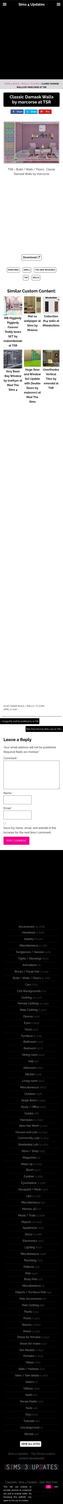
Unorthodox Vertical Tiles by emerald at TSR (51, 379)
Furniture (27, 1036)
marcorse (13, 270)
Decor (29, 1234)
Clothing (26, 997)
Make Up (27, 1164)
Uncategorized (29, 1427)
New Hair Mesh (29, 1125)
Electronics (30, 1240)
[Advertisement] (31, 44)
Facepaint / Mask (30, 1189)
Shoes (27, 1331)
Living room (30, 1081)
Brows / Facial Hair (27, 971)
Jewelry (29, 939)
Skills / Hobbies (28, 1369)
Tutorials (29, 1421)
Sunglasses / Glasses (30, 952)
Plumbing (30, 1260)
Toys (28, 1414)
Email (8, 808)
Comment (11, 758)
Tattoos (28, 1388)
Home (7, 84)
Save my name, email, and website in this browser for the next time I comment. (30, 830)
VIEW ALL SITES (30, 1444)
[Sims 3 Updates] (31, 1467)
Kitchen (30, 1074)
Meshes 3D (29, 1209)
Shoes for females (29, 1337)
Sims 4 (27, 270)
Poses (27, 1318)
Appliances (30, 1227)
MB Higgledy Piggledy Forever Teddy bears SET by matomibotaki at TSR (13, 331)
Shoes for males (30, 1343)
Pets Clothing (30, 1305)
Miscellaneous (29, 945)
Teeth (28, 1395)
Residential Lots (28, 1144)
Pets (28, 1273)
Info (56, 1487)
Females (28, 1356)
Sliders (29, 1382)
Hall (30, 1061)
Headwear (29, 932)
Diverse (28, 1016)
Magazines (30, 1157)
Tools (28, 1408)
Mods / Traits (27, 1215)
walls (36, 277)
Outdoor (30, 1094)
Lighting (30, 1247)
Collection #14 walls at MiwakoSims (51, 321)
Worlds (29, 1434)
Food (28, 1029)
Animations (29, 965)
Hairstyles (26, 1120)
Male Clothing (29, 1010)
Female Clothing (28, 1003)
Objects (26, 1222)
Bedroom (30, 1048)
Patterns (29, 1267)
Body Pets (30, 1279)
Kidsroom (30, 1067)
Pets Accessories (31, 1298)
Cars (28, 984)
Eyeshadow (28, 1183)
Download (30, 257)
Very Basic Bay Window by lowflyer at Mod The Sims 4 (13, 380)
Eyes (27, 1023)
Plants (28, 1311)
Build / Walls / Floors (26, 84)
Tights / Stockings (30, 958)
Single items (29, 1100)
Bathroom (30, 1041)
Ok (48, 1487)
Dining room (30, 1054)
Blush (29, 1170)
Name (8, 793)
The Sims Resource (45, 270)
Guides (28, 1113)
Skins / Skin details (27, 1375)
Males (30, 1362)
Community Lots (29, 1138)
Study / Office (30, 1107)
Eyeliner (29, 1176)
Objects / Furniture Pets (30, 1292)
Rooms (26, 1324)
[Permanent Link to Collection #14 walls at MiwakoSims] (51, 311)
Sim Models (27, 1350)
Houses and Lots (26, 1132)
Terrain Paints (28, 1401)
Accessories (26, 926)
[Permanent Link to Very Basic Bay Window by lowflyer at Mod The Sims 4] (13, 367)
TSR (26, 277)
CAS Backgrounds (29, 991)
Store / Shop (30, 1151)
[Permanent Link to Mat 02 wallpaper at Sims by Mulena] (32, 311)
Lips (28, 1196)
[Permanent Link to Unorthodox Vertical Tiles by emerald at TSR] (51, 365)
